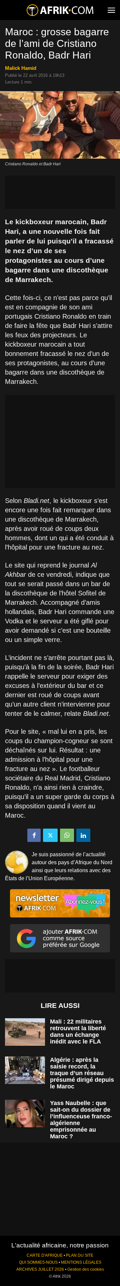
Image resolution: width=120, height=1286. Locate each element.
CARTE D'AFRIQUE (45, 1255)
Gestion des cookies (85, 1269)
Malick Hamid (20, 68)
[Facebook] (34, 835)
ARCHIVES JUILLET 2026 (40, 1269)
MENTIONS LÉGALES (81, 1262)
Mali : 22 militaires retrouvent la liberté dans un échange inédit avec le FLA (78, 1031)
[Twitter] (50, 835)
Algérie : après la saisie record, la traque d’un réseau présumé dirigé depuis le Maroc (82, 1073)
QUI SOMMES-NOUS (38, 1262)
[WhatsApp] (67, 835)
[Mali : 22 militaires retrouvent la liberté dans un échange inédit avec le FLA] (25, 1032)
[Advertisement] (60, 192)
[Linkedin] (83, 835)
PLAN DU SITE (79, 1255)
